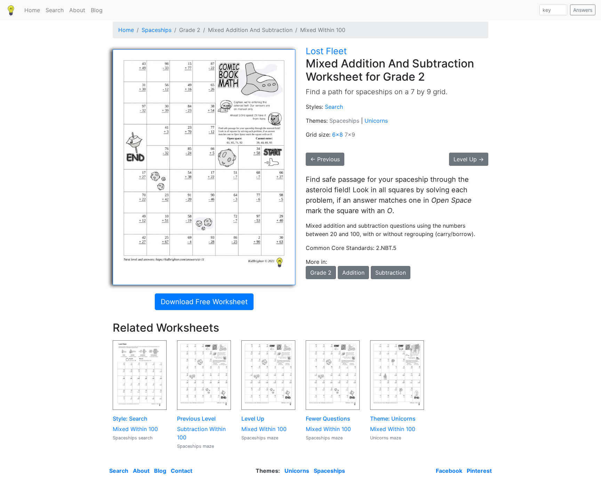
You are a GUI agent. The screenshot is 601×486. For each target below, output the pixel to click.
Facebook (449, 470)
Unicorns (376, 120)
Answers (582, 10)
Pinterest (479, 470)
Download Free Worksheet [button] (204, 302)
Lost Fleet (326, 51)
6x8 (337, 134)
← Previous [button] (325, 159)
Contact (181, 470)
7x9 (350, 134)
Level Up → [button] (469, 159)
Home (32, 10)
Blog (97, 10)
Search (55, 10)
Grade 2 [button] (320, 272)
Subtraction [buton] (390, 272)
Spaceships (156, 29)
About (77, 10)
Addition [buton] (353, 272)
